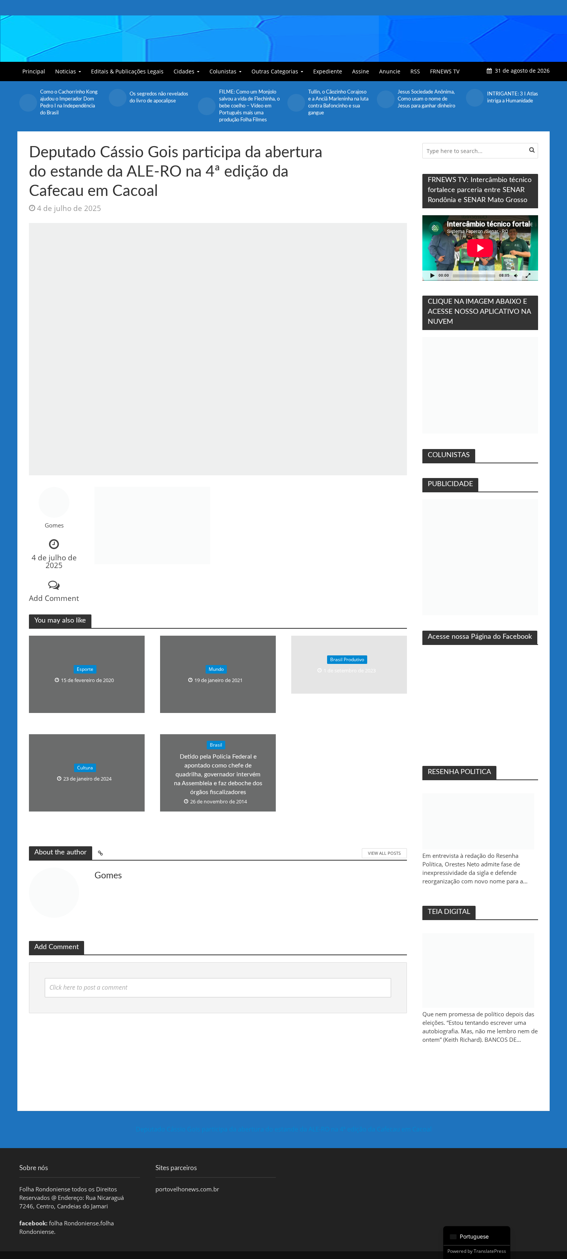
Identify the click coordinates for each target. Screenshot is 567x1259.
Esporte (85, 669)
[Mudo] (516, 275)
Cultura (85, 767)
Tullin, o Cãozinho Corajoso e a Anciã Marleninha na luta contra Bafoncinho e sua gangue (338, 103)
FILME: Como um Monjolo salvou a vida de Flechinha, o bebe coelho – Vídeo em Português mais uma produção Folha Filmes (249, 106)
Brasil (216, 745)
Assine (360, 71)
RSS (415, 71)
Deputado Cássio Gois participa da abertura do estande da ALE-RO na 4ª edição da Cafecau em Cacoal (284, 1129)
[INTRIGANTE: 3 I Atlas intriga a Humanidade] (474, 98)
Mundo (216, 669)
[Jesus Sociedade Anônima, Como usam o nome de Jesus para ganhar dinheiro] (385, 99)
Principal (33, 71)
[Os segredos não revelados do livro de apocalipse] (117, 98)
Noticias (65, 71)
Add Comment (54, 598)
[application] (480, 248)
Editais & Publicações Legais (127, 71)
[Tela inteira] (528, 275)
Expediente (327, 71)
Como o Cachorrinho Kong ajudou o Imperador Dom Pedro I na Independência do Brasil (69, 103)
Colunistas (222, 71)
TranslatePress (490, 1251)
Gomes (54, 525)
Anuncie (389, 71)
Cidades (184, 71)
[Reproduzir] (432, 275)
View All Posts (384, 853)
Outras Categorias (274, 71)
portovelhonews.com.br (187, 1189)
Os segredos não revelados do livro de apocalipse (159, 98)
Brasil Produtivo (347, 659)
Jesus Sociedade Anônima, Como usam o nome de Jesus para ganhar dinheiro (426, 99)
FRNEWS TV (444, 71)
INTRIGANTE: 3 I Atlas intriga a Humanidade (512, 98)
